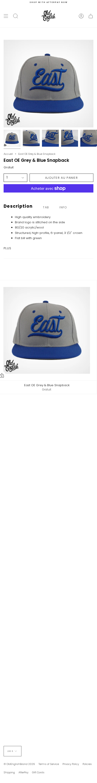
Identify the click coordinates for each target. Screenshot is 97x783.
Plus (7, 248)
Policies (87, 764)
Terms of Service (49, 764)
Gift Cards (38, 772)
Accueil (8, 154)
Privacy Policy (70, 764)
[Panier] (90, 16)
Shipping (9, 772)
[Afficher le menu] (5, 16)
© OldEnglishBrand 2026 (19, 764)
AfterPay (23, 772)
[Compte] (81, 16)
